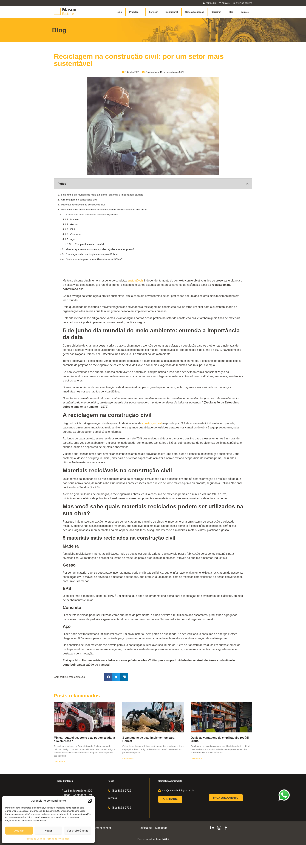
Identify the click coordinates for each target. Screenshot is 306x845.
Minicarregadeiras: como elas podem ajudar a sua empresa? (100, 249)
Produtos (133, 12)
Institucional (172, 12)
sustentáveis (135, 280)
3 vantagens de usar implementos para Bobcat (92, 254)
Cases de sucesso (194, 12)
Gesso (74, 224)
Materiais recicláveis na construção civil (83, 204)
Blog (231, 12)
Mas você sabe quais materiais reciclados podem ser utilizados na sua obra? (104, 209)
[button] (89, 800)
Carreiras (216, 12)
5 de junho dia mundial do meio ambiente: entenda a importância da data (102, 194)
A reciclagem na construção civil (79, 199)
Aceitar (19, 830)
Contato (245, 12)
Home (119, 12)
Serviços (153, 12)
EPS (72, 229)
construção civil (152, 423)
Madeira (75, 219)
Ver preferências (77, 830)
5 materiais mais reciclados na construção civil (92, 214)
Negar (48, 830)
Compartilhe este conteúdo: (90, 244)
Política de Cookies (35, 838)
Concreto (75, 234)
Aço (72, 239)
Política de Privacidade (58, 838)
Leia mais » (59, 761)
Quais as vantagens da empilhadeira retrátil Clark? (94, 259)
